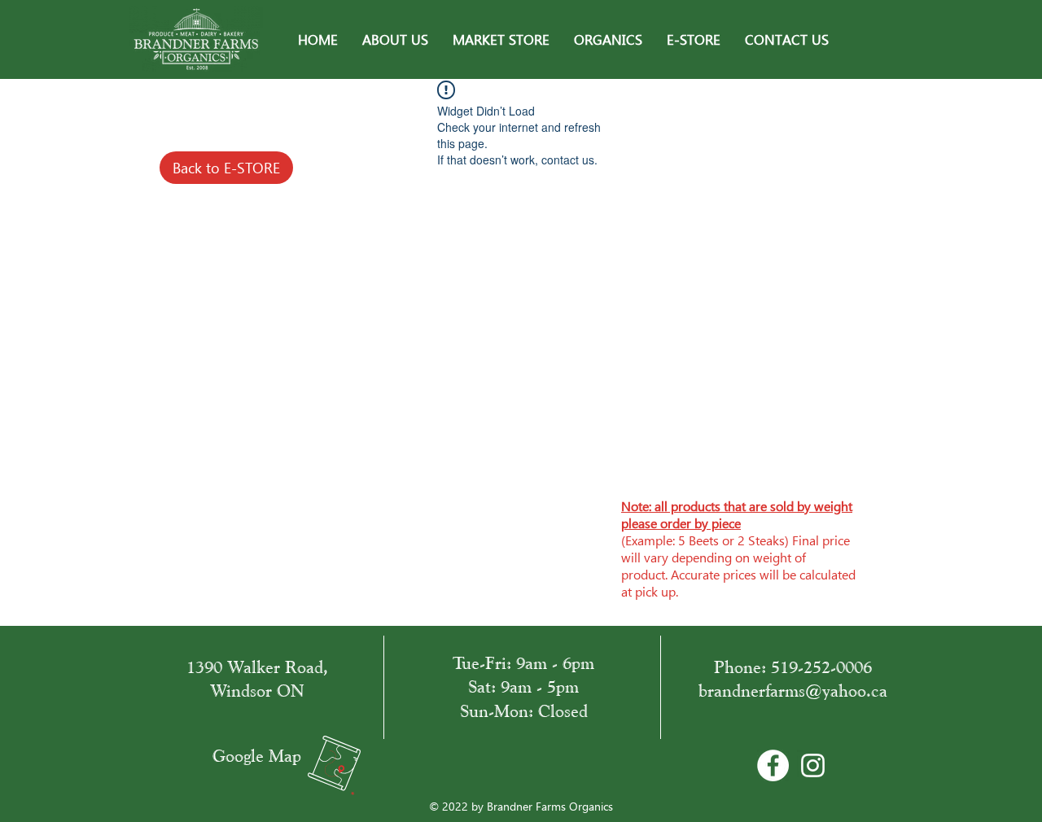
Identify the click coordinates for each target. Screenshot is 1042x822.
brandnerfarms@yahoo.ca (792, 690)
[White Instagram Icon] (813, 765)
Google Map (256, 755)
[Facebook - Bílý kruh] (773, 765)
